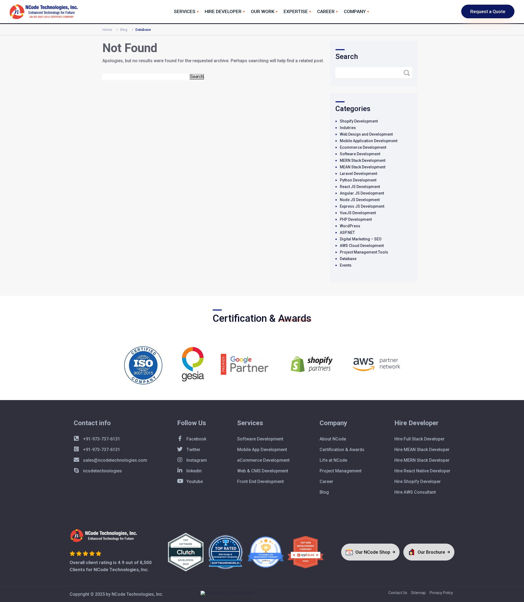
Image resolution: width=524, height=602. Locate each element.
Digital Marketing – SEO (361, 239)
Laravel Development (358, 173)
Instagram (196, 460)
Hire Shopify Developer (417, 481)
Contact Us (397, 593)
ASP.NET (347, 232)
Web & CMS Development (262, 470)
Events (346, 265)
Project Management (341, 470)
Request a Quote (487, 11)
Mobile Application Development (368, 141)
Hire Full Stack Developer (419, 439)
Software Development (360, 154)
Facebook (195, 439)
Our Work (262, 11)
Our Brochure (432, 552)
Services (184, 11)
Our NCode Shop (373, 552)
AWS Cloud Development (362, 245)
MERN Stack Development (362, 160)
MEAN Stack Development (362, 167)
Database (348, 259)
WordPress (350, 226)
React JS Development (360, 186)
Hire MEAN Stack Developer (421, 449)
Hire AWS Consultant (415, 492)
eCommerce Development (263, 460)
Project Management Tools (364, 252)
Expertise (296, 11)
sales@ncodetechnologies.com (114, 460)
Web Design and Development (366, 134)
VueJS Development (358, 213)
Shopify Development (359, 121)
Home (107, 29)
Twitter (192, 449)
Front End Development (260, 481)
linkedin (193, 470)
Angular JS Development (362, 193)
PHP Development (356, 219)
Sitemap (418, 593)
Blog (123, 29)
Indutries (348, 128)
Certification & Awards (342, 449)
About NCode (333, 439)
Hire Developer (223, 11)
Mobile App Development (262, 449)
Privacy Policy (441, 593)
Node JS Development (360, 200)
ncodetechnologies (102, 470)
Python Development (358, 180)
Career (326, 11)
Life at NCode (333, 460)
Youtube (194, 481)
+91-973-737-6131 (101, 439)
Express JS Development (362, 206)
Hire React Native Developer (422, 470)
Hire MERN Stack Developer (421, 460)
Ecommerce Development (363, 147)
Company (355, 11)
